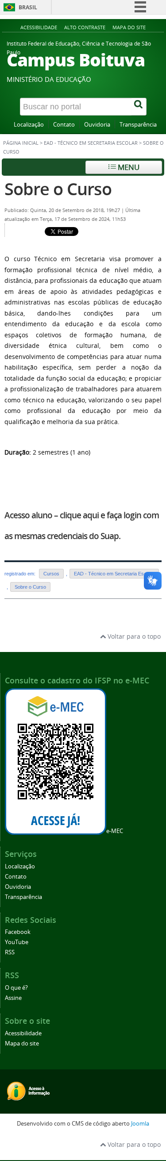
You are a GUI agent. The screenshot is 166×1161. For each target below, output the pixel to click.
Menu (127, 167)
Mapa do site (129, 27)
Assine (13, 998)
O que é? (16, 987)
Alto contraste (84, 27)
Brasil (28, 7)
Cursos (51, 573)
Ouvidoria (97, 124)
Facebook (18, 932)
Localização (29, 124)
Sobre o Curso (58, 188)
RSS (10, 952)
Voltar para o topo (133, 636)
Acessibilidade (38, 27)
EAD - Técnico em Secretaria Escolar (91, 143)
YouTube (16, 942)
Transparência (138, 124)
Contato (64, 124)
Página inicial (21, 143)
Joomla (140, 1123)
